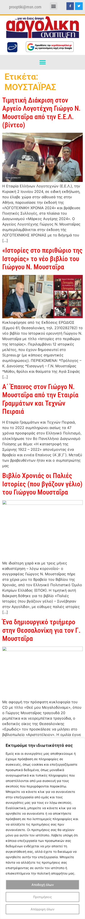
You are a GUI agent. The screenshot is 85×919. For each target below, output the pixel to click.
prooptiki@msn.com (25, 7)
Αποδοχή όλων (43, 885)
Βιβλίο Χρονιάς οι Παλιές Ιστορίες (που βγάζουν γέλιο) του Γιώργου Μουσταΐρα (42, 484)
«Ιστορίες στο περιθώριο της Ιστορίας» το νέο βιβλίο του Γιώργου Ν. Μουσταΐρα (42, 258)
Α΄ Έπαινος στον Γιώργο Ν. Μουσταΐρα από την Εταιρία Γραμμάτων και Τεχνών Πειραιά (40, 399)
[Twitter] (79, 6)
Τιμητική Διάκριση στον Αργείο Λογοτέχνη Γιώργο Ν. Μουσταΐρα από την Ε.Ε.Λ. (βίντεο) (41, 112)
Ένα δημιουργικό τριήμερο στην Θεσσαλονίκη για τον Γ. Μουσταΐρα (41, 630)
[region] (42, 828)
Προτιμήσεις (42, 897)
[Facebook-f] (70, 6)
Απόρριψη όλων (42, 909)
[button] (53, 6)
